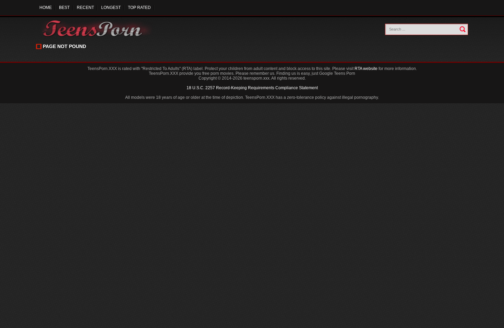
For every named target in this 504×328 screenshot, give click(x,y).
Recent (85, 7)
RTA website (366, 68)
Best (64, 7)
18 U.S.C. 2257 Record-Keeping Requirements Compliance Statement (252, 87)
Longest (111, 7)
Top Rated (139, 7)
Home (45, 7)
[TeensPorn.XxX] (97, 28)
